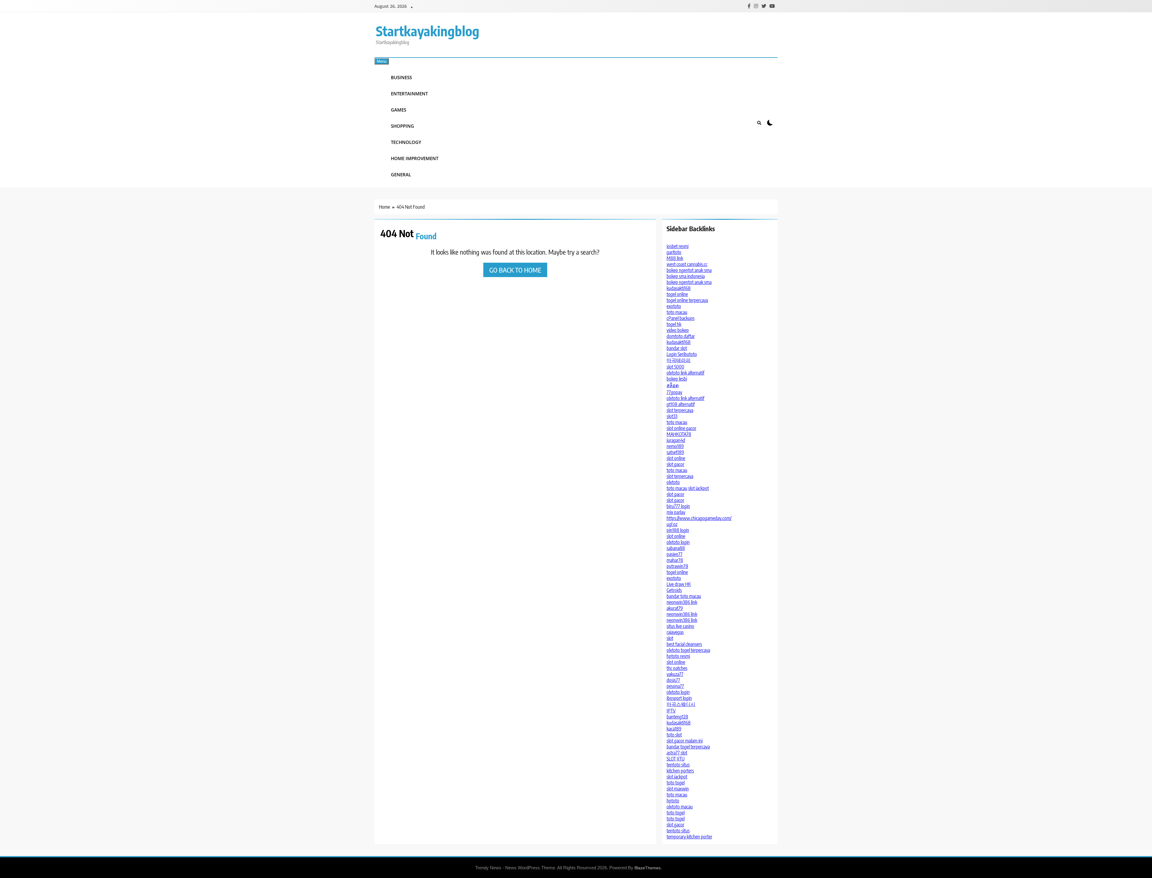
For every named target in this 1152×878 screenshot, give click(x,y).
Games (398, 110)
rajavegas (675, 632)
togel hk (674, 324)
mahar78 (675, 560)
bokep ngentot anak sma (689, 270)
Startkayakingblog (427, 30)
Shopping (402, 126)
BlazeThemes (647, 867)
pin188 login (678, 530)
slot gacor (675, 464)
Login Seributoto (682, 354)
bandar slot (677, 348)
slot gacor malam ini (685, 741)
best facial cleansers (684, 644)
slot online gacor (681, 428)
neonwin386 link (682, 602)
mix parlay (676, 512)
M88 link (675, 258)
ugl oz (672, 524)
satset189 (675, 452)
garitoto (674, 252)
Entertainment (409, 94)
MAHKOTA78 (679, 434)
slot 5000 (675, 367)
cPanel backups (680, 318)
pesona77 (675, 686)
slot (670, 638)
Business (401, 77)
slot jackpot (698, 488)
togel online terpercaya (687, 300)
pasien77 (674, 554)
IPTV (671, 711)
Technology (406, 142)
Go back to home (515, 270)
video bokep (678, 330)
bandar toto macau (684, 596)
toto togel (676, 783)
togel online (677, 294)
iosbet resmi (677, 246)
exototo (674, 306)
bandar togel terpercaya (688, 747)
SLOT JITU (676, 759)
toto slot (674, 735)
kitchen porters (680, 771)
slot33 (672, 416)
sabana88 (676, 548)
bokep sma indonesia (686, 276)
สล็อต (673, 385)
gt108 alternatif (681, 404)
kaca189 (674, 729)
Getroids (674, 590)
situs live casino (680, 626)
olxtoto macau (680, 807)
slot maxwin (678, 789)
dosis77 (673, 680)
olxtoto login (678, 542)
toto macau (677, 312)
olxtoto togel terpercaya (688, 650)
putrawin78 (677, 566)
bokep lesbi (677, 379)
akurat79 (675, 608)
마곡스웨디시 (681, 704)
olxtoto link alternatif (685, 373)
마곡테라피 (679, 360)
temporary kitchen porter (689, 837)
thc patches (677, 668)
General (401, 175)
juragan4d (676, 440)
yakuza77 (675, 674)
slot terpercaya (680, 410)
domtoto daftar (681, 336)
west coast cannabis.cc (687, 264)
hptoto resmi (678, 656)
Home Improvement (414, 158)
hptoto (673, 801)
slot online (676, 458)
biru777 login (678, 506)
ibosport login (679, 698)
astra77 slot (677, 753)
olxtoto (673, 482)
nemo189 (675, 446)
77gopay (674, 392)
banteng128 (677, 717)
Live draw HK (679, 584)
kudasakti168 (679, 288)
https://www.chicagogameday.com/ (699, 518)
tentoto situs (678, 765)
